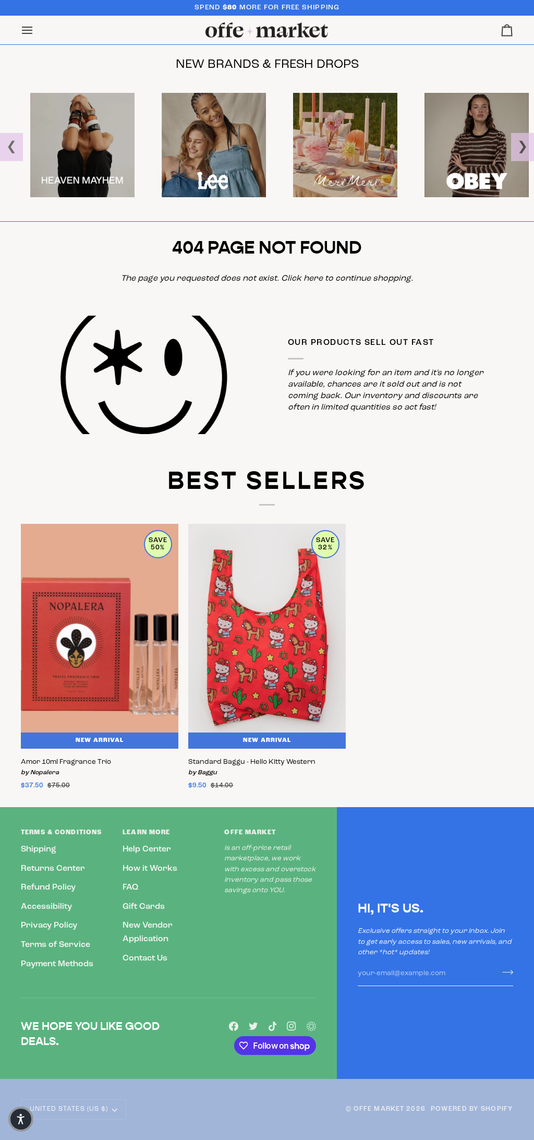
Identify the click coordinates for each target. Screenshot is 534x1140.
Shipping (38, 849)
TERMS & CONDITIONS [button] (61, 833)
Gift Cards (144, 907)
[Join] (504, 972)
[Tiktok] (273, 1026)
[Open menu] (36, 30)
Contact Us (145, 958)
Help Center (147, 849)
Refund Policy (48, 887)
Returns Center (53, 869)
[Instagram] (291, 1026)
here (313, 278)
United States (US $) (69, 1109)
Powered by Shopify (472, 1109)
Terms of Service (55, 945)
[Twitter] (253, 1026)
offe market (379, 1109)
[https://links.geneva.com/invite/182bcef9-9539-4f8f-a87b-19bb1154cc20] (311, 1026)
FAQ (130, 887)
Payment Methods (57, 964)
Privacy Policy (49, 925)
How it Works (150, 869)
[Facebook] (233, 1026)
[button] (20, 1119)
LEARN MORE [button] (146, 833)
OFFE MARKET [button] (249, 833)
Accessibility (46, 907)
